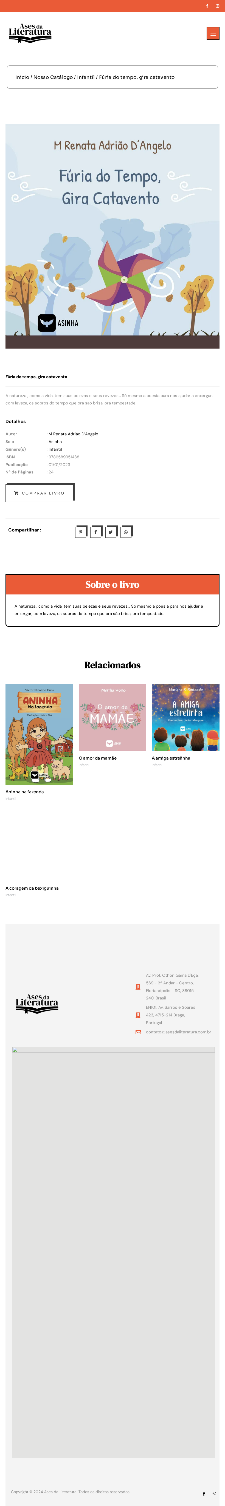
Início (22, 77)
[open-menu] (213, 33)
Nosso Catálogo (53, 77)
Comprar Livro (43, 493)
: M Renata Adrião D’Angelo (72, 434)
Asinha (55, 441)
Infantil (86, 77)
